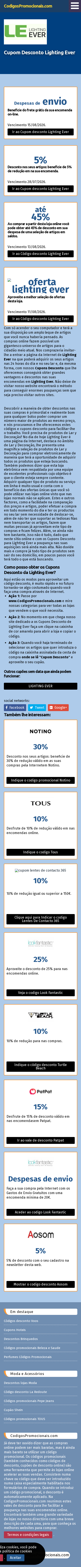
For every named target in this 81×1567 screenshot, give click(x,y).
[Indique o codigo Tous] (40, 803)
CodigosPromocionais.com (28, 5)
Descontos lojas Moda (20, 1383)
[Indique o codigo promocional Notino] (40, 731)
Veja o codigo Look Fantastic (40, 993)
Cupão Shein (13, 1410)
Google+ (60, 708)
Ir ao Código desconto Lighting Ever (40, 254)
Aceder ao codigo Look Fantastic (40, 1212)
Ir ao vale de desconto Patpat (40, 1140)
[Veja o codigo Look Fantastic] (40, 944)
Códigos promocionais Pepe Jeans (29, 1401)
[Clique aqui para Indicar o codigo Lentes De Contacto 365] (40, 870)
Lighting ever (40, 686)
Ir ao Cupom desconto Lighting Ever (40, 132)
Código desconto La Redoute (25, 1392)
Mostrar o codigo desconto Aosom (41, 1284)
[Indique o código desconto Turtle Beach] (40, 1016)
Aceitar (15, 1558)
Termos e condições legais (28, 1535)
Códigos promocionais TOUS (24, 1419)
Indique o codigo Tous (40, 852)
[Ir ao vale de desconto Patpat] (40, 1091)
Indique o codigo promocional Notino (40, 780)
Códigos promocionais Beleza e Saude (32, 1348)
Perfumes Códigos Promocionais (28, 1357)
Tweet (38, 708)
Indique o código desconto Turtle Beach (40, 1066)
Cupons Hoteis (15, 1330)
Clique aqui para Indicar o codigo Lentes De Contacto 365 (40, 919)
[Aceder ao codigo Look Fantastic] (40, 1163)
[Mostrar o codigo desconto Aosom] (40, 1235)
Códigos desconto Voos (21, 1321)
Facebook (16, 708)
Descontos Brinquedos (21, 1339)
